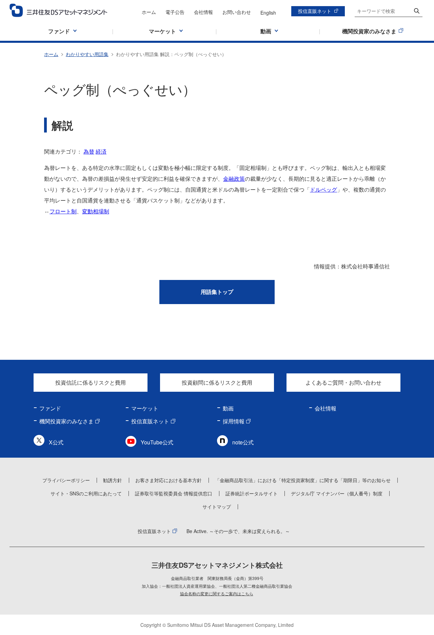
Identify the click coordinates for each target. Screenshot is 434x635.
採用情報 (233, 421)
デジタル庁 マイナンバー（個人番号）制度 (336, 493)
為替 (88, 151)
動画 (228, 408)
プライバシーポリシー (66, 480)
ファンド (50, 408)
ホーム (149, 11)
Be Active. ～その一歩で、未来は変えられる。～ (238, 531)
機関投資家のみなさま (66, 421)
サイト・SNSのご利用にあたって (86, 493)
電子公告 (174, 11)
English (268, 12)
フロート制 (63, 211)
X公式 (56, 442)
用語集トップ (217, 292)
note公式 (243, 442)
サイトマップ (216, 506)
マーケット (144, 408)
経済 (101, 151)
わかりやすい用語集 (87, 54)
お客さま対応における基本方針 (168, 480)
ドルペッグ (323, 189)
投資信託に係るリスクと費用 (90, 382)
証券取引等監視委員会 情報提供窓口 (173, 493)
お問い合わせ (236, 11)
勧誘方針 (112, 480)
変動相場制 (95, 211)
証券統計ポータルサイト (251, 493)
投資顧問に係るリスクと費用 (217, 382)
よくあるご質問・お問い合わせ (343, 382)
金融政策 (234, 178)
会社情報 (203, 11)
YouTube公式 (157, 442)
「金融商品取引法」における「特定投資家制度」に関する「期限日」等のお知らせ (303, 480)
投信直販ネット (314, 10)
